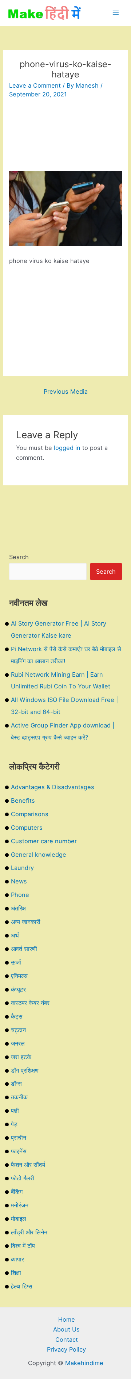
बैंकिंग (17, 1191)
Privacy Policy (66, 1349)
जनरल (18, 1043)
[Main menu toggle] (115, 13)
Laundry (22, 867)
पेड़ (14, 1124)
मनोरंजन (19, 1205)
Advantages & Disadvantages (52, 787)
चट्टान (18, 1030)
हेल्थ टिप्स (21, 1286)
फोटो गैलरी (22, 1178)
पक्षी (15, 1110)
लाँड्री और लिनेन (29, 1232)
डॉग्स (16, 1083)
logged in (67, 447)
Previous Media (66, 391)
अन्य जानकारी (25, 921)
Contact (66, 1339)
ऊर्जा (16, 962)
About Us (66, 1329)
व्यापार (17, 1259)
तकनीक (19, 1097)
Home (66, 1319)
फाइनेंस (19, 1151)
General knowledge (38, 854)
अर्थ (15, 935)
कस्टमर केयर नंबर (30, 1002)
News (19, 881)
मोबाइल (18, 1218)
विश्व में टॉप (23, 1245)
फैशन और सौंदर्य (28, 1164)
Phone (20, 894)
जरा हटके (21, 1057)
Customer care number (44, 841)
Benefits (23, 800)
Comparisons (29, 814)
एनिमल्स (19, 975)
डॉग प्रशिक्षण (25, 1070)
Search (19, 557)
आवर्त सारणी (24, 948)
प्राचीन (18, 1137)
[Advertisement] (65, 138)
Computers (27, 827)
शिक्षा (16, 1272)
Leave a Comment (35, 85)
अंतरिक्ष (18, 908)
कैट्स (17, 1016)
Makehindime (84, 1363)
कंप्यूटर (18, 989)
